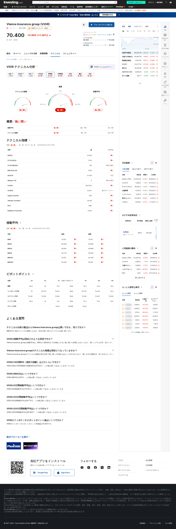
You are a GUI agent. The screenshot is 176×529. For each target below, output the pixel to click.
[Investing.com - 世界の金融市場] (13, 2)
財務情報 (44, 53)
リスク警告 (168, 523)
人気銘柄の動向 (129, 248)
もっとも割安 (126, 293)
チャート (17, 53)
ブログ (120, 460)
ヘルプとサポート (152, 470)
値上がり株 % (136, 169)
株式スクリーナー (107, 7)
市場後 (56, 10)
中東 (98, 10)
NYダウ (124, 64)
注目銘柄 (126, 163)
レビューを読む (156, 232)
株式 (7, 10)
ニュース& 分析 (30, 53)
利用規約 (142, 523)
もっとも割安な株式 (130, 287)
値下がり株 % (148, 169)
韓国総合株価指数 (128, 60)
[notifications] (166, 2)
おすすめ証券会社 (129, 215)
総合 (8, 53)
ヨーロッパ (91, 10)
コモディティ (138, 26)
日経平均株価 (126, 53)
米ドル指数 (125, 76)
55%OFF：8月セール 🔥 (136, 2)
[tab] (11, 75)
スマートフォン (124, 465)
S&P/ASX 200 (127, 72)
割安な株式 (129, 10)
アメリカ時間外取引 (45, 10)
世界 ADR (64, 10)
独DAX (124, 68)
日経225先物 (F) (127, 56)
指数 (129, 26)
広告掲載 (149, 465)
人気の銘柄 (125, 169)
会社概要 (149, 460)
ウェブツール (123, 475)
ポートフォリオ (124, 470)
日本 (27, 10)
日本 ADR (72, 10)
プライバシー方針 (155, 523)
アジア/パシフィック (109, 10)
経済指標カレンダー (91, 7)
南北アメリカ (81, 10)
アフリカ (120, 10)
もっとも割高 (138, 293)
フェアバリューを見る (104, 35)
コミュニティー (69, 53)
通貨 (123, 26)
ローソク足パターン (26, 59)
